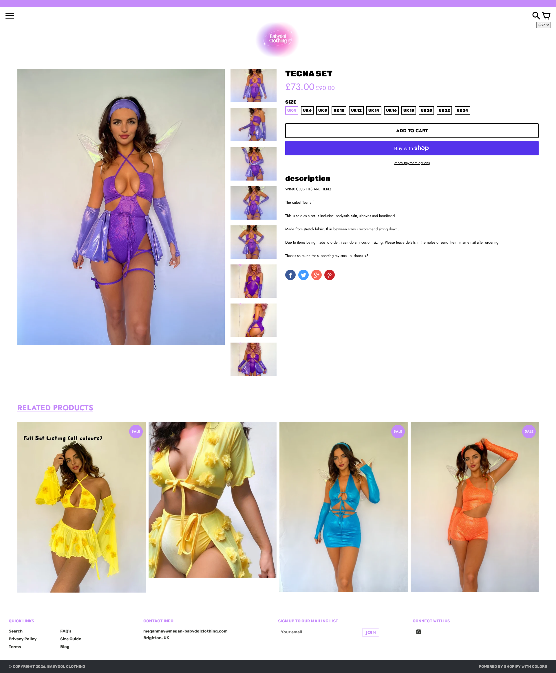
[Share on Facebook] (290, 275)
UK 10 (339, 110)
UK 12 (356, 110)
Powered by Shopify (500, 666)
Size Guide (70, 639)
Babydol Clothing (66, 666)
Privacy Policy (22, 639)
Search (16, 631)
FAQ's (66, 631)
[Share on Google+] (316, 275)
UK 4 (291, 110)
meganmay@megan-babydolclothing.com (185, 631)
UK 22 (444, 110)
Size (291, 102)
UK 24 (462, 110)
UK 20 (426, 110)
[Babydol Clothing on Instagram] (418, 635)
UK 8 (322, 110)
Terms (15, 646)
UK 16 (391, 110)
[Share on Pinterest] (329, 275)
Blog (65, 646)
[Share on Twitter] (303, 275)
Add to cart (412, 130)
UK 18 (408, 110)
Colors (539, 666)
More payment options (412, 163)
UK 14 (373, 110)
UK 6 (307, 110)
